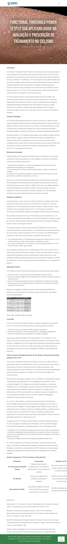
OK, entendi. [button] (61, 539)
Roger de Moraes (30, 47)
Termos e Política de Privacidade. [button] (29, 541)
